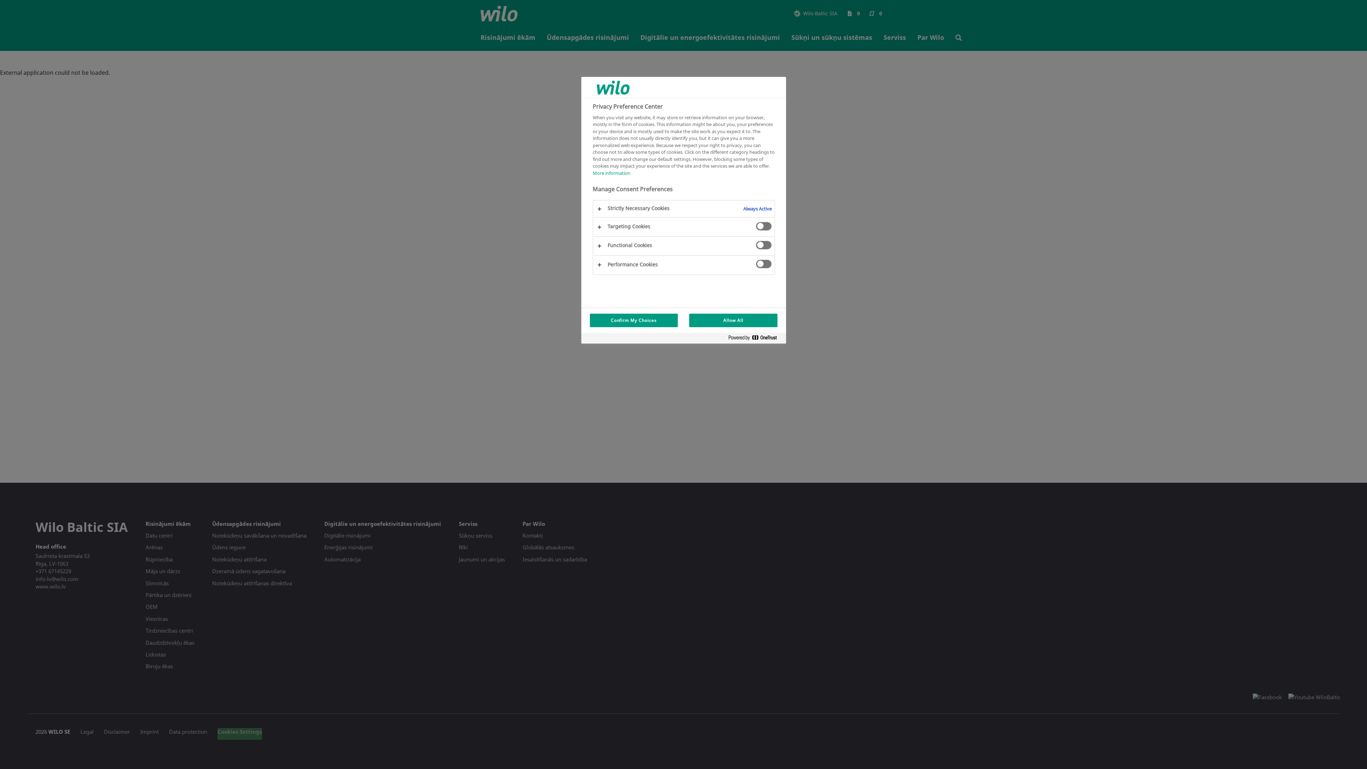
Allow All (733, 320)
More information (611, 173)
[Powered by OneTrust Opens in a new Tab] (755, 339)
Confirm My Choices (634, 320)
